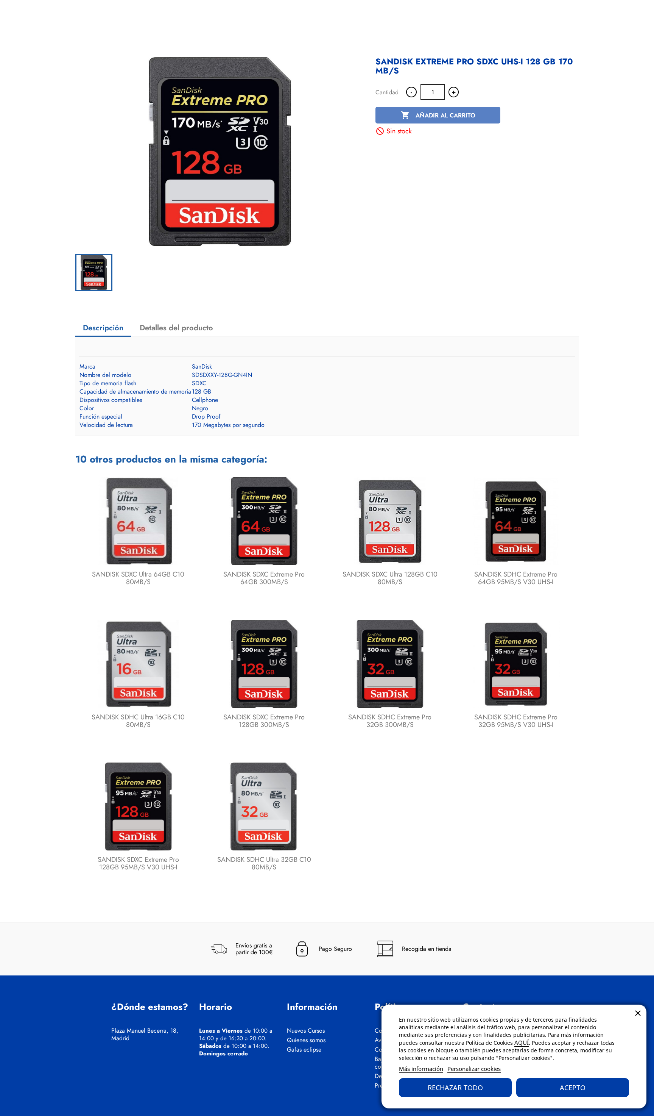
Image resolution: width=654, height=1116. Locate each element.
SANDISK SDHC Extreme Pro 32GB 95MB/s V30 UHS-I (515, 721)
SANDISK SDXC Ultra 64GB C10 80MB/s (138, 578)
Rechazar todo (455, 1087)
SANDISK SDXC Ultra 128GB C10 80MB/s (390, 578)
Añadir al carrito (438, 115)
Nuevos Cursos (306, 1031)
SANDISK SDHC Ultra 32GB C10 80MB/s (264, 863)
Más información (421, 1068)
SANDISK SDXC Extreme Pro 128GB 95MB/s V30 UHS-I (138, 863)
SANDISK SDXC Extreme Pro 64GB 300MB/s (264, 578)
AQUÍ (521, 1042)
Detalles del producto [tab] (176, 327)
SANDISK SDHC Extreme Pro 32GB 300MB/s (389, 721)
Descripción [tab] (103, 327)
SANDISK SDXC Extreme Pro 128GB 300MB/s (264, 721)
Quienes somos (306, 1040)
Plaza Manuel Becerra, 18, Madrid (144, 1034)
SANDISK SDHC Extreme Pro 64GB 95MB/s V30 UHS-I (515, 578)
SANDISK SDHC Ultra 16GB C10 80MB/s (138, 721)
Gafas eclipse (304, 1049)
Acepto (572, 1087)
